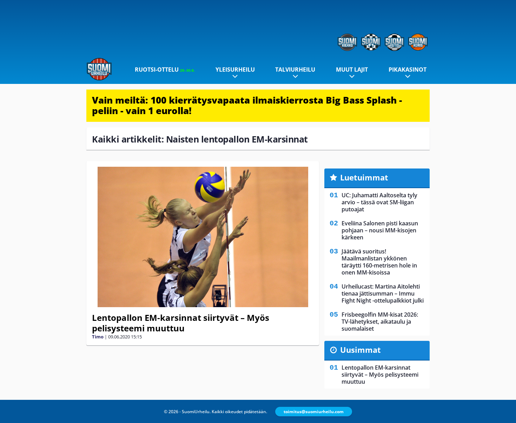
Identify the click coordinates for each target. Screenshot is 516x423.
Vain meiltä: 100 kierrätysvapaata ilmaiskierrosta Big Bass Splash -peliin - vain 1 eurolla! (247, 105)
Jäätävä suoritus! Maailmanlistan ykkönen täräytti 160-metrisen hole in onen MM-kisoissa (379, 261)
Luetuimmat (364, 177)
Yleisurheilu (235, 69)
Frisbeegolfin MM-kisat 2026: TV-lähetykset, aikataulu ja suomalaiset (380, 321)
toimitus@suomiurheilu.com (314, 412)
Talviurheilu (295, 69)
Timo (98, 336)
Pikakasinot (407, 69)
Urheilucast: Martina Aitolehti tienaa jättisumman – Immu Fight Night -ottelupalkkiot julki (383, 293)
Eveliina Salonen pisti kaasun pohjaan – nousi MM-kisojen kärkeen (380, 230)
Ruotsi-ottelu (165, 69)
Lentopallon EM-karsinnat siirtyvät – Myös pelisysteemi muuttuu (180, 323)
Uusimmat (360, 349)
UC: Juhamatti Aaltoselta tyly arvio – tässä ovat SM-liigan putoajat (379, 202)
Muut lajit (352, 69)
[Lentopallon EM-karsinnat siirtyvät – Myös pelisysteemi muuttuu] (202, 237)
